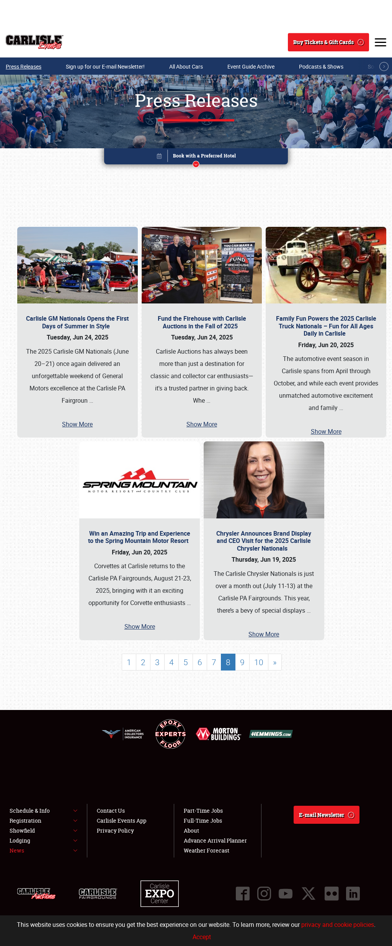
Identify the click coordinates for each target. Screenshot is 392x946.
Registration (25, 820)
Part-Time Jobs (203, 810)
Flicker (331, 893)
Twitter (308, 893)
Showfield (22, 830)
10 (258, 662)
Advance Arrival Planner (215, 840)
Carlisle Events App (121, 820)
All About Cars (186, 66)
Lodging (20, 840)
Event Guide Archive (250, 66)
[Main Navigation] (380, 42)
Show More (77, 424)
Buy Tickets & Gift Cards (323, 42)
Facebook (243, 893)
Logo (35, 42)
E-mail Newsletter (321, 814)
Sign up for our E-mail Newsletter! (105, 66)
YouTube (285, 893)
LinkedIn (353, 893)
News (17, 850)
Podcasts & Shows (321, 66)
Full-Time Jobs (203, 820)
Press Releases (23, 66)
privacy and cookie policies (337, 924)
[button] (196, 158)
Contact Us (111, 810)
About (191, 830)
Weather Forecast (206, 850)
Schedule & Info (30, 810)
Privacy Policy (115, 830)
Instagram (264, 893)
